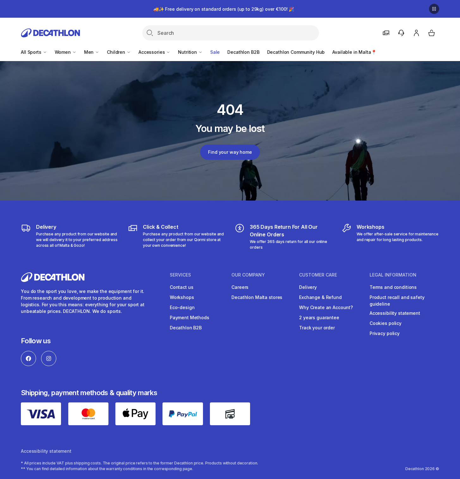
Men (89, 52)
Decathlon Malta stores (256, 297)
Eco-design (182, 307)
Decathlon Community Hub (296, 52)
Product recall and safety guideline (397, 301)
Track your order (317, 327)
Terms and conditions (393, 287)
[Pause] (434, 9)
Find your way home (230, 152)
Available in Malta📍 (354, 52)
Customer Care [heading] (318, 274)
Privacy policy (385, 333)
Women (63, 52)
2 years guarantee (319, 317)
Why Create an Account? (326, 307)
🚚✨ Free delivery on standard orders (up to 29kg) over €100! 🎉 (223, 9)
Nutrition (188, 52)
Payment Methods (189, 317)
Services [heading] (180, 274)
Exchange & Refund (320, 297)
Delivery (308, 287)
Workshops (182, 297)
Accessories (152, 52)
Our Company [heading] (248, 274)
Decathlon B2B (243, 52)
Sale (215, 52)
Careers (239, 287)
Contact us (181, 287)
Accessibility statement (395, 313)
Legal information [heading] (393, 274)
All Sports (31, 52)
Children (116, 52)
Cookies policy (386, 323)
